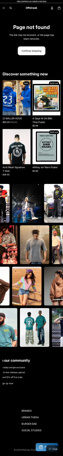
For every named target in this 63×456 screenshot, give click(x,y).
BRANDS (27, 410)
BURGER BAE (29, 423)
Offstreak (25, 450)
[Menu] (3, 8)
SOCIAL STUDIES (32, 430)
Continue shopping (32, 50)
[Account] (52, 8)
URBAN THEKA (30, 417)
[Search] (10, 8)
